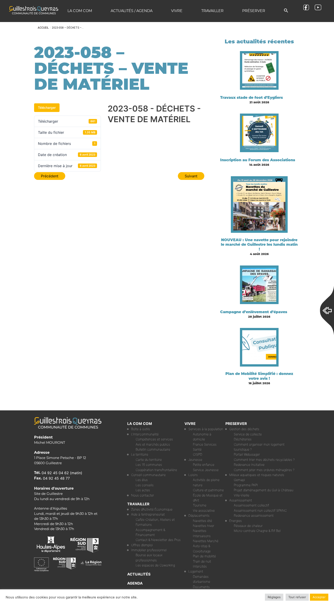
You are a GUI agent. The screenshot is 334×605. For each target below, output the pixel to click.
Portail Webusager (247, 454)
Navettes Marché (205, 541)
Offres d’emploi (142, 545)
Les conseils (145, 485)
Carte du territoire (149, 459)
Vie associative (204, 510)
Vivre (176, 11)
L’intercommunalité (145, 434)
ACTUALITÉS (138, 574)
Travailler (212, 11)
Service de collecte (248, 434)
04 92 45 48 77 (56, 478)
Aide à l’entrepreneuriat (148, 514)
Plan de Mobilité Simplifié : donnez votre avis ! (259, 376)
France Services (205, 444)
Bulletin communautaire (153, 449)
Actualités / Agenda (131, 11)
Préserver (253, 11)
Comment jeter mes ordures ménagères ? (264, 470)
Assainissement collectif (251, 505)
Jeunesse (195, 459)
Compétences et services (154, 439)
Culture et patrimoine (208, 490)
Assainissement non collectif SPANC (260, 510)
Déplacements (198, 515)
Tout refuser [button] (297, 597)
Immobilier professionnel (149, 550)
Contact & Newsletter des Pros (158, 540)
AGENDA (135, 583)
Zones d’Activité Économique (151, 509)
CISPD (197, 454)
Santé (197, 449)
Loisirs (193, 475)
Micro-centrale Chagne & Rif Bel (257, 531)
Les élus (142, 480)
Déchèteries (243, 439)
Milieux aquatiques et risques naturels (256, 475)
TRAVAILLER (138, 504)
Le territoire (139, 454)
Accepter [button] (319, 597)
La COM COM (79, 11)
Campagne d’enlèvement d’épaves (253, 312)
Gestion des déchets (244, 429)
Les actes (143, 490)
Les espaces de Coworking (155, 565)
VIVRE (190, 423)
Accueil (43, 27)
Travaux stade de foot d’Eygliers (251, 97)
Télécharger (47, 107)
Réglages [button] (274, 597)
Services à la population (205, 429)
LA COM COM (139, 423)
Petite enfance (203, 464)
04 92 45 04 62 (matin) (62, 473)
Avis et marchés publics (153, 444)
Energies (235, 521)
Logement (195, 571)
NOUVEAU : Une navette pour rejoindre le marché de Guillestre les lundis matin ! (259, 245)
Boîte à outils (140, 429)
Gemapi (239, 480)
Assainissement (240, 500)
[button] (286, 11)
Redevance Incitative (249, 464)
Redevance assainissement (254, 515)
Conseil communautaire (148, 475)
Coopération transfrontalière (156, 470)
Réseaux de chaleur (248, 526)
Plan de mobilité (204, 556)
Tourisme (199, 505)
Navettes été (202, 521)
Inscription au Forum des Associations (257, 160)
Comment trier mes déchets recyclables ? (264, 459)
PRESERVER (236, 423)
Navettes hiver (203, 526)
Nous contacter (142, 495)
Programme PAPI (246, 485)
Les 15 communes (149, 464)
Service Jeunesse (206, 470)
